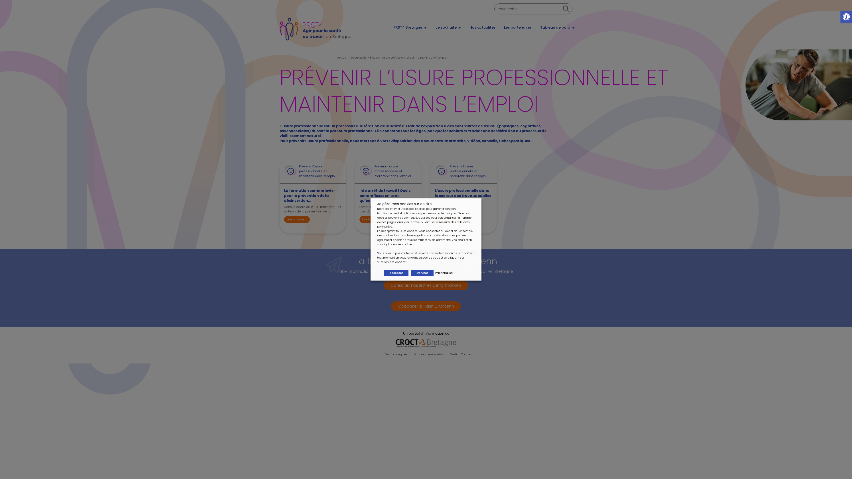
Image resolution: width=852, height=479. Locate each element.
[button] (846, 17)
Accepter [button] (396, 273)
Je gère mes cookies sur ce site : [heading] (405, 204)
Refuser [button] (422, 273)
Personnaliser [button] (444, 273)
